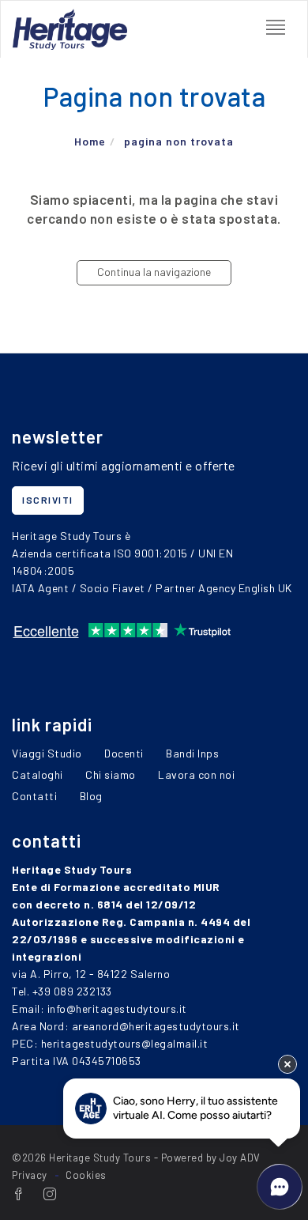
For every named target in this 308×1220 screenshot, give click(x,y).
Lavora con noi (196, 774)
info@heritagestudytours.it (117, 1008)
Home (90, 141)
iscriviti (47, 499)
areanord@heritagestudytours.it (156, 1026)
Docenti (124, 753)
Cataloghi (37, 774)
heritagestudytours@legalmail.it (124, 1043)
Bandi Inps (192, 753)
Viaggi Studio (47, 753)
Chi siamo (110, 774)
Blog (91, 796)
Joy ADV (240, 1157)
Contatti (34, 796)
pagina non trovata (179, 141)
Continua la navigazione (154, 271)
